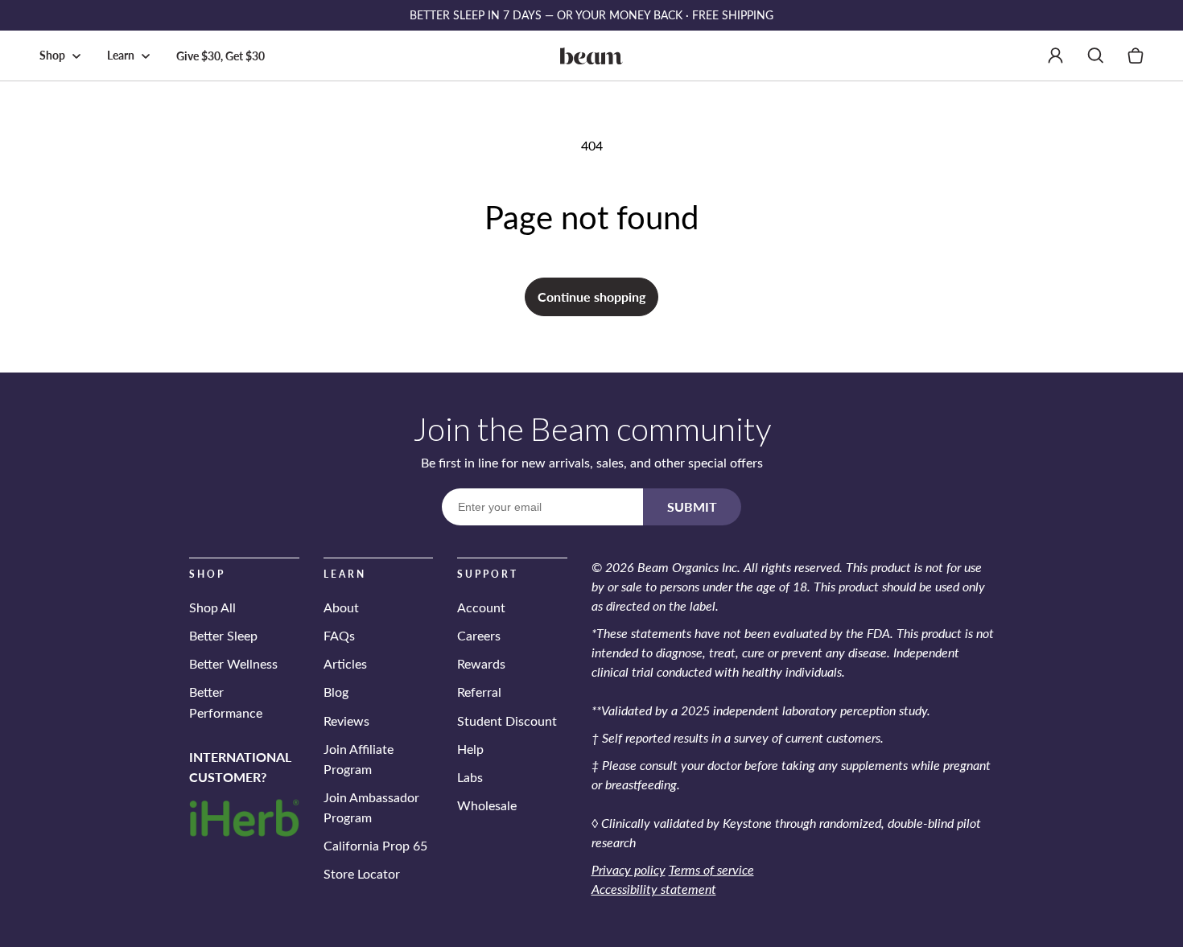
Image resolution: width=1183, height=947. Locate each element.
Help (470, 748)
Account (481, 607)
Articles (345, 663)
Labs (470, 776)
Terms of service (711, 869)
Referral (479, 691)
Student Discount (507, 720)
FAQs (339, 635)
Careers (479, 635)
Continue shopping (591, 296)
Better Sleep (223, 635)
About (341, 607)
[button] (63, 55)
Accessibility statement (654, 888)
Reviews (346, 720)
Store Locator (362, 873)
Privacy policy (629, 869)
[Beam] (591, 55)
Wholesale (487, 805)
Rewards (481, 663)
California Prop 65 (375, 845)
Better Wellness (233, 663)
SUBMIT (692, 506)
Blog (336, 691)
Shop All (212, 607)
